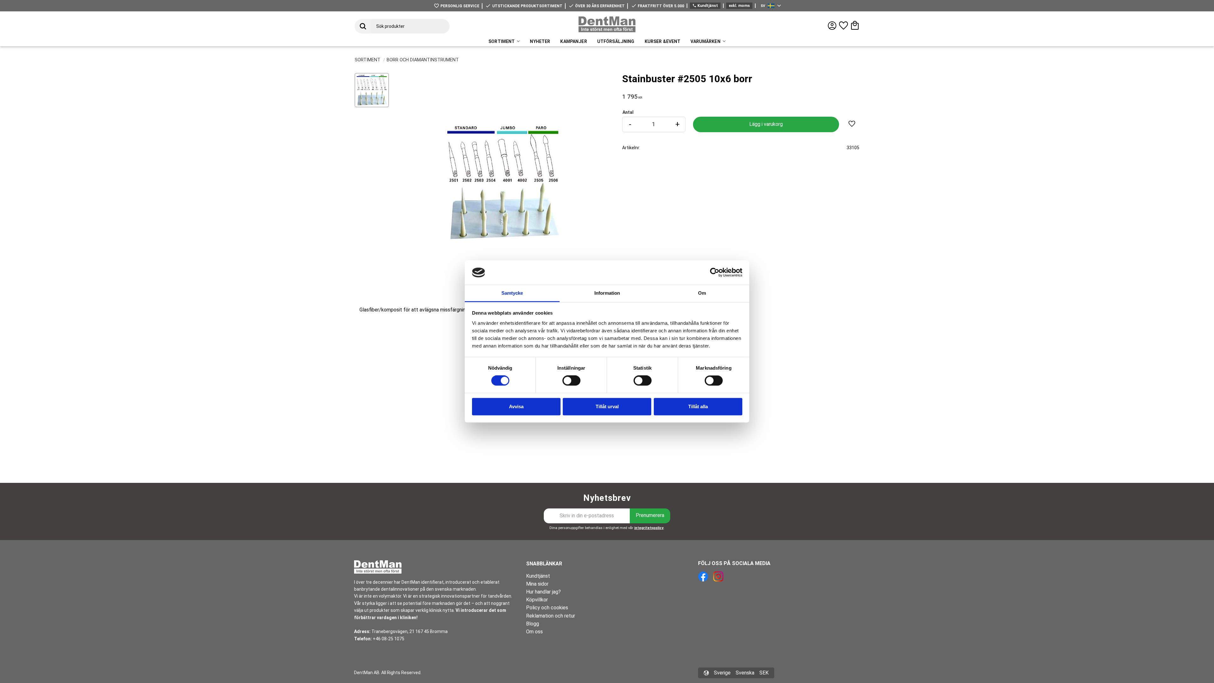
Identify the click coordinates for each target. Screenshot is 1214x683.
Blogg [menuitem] (532, 624)
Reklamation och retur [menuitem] (550, 616)
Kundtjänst (705, 5)
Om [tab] (702, 293)
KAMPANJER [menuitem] (573, 41)
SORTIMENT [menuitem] (501, 41)
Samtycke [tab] (512, 293)
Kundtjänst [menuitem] (538, 576)
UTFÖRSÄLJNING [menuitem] (616, 41)
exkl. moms (739, 5)
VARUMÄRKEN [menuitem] (705, 41)
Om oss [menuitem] (534, 632)
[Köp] (766, 124)
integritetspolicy (649, 528)
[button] (843, 25)
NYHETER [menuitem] (540, 41)
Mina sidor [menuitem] (537, 584)
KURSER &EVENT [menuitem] (663, 41)
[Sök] (363, 26)
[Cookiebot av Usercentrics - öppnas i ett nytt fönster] (714, 272)
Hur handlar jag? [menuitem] (543, 592)
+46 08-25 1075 (388, 638)
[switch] (571, 381)
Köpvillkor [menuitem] (537, 600)
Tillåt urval (607, 406)
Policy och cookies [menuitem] (547, 608)
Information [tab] (607, 293)
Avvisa (516, 406)
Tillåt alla (698, 406)
